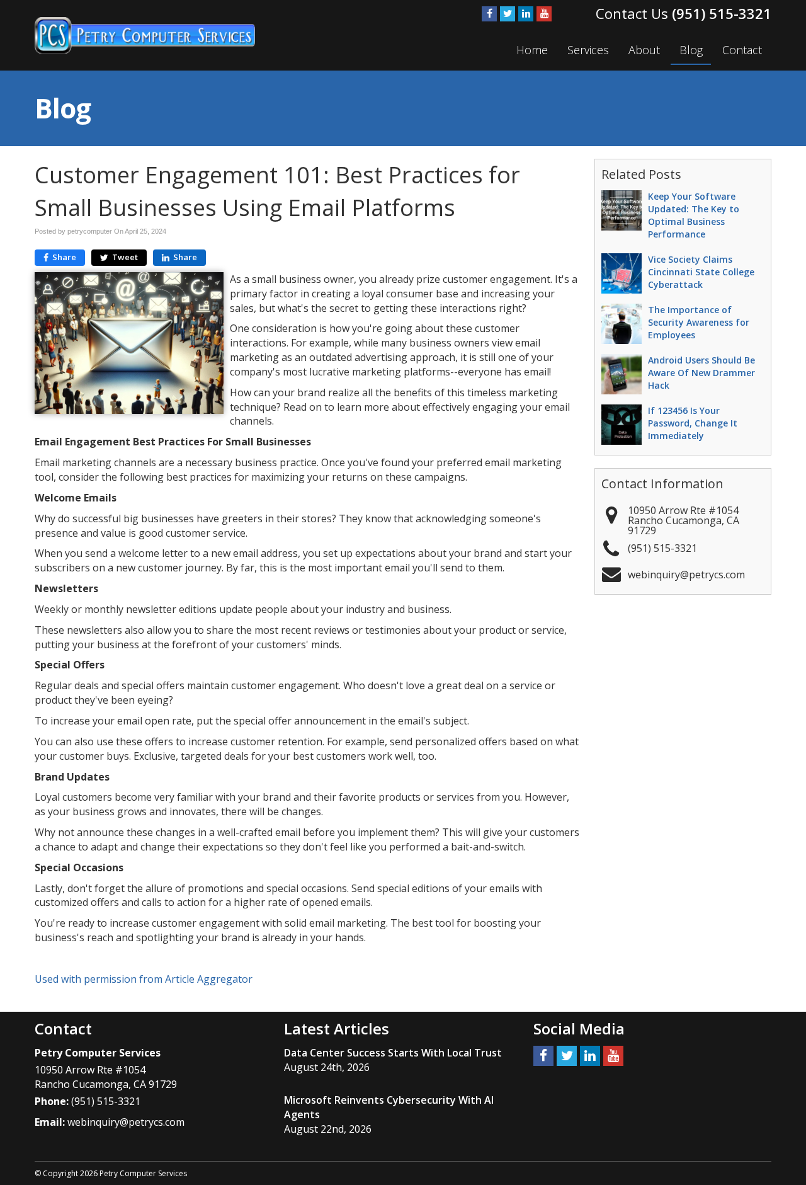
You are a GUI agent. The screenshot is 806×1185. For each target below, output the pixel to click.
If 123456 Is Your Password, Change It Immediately (692, 423)
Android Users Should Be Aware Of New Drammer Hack (701, 372)
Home (532, 49)
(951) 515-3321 (721, 13)
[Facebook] (489, 13)
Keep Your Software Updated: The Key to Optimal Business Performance (693, 215)
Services (588, 49)
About (644, 49)
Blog (691, 49)
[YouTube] (544, 13)
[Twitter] (507, 13)
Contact (742, 49)
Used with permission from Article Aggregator (144, 979)
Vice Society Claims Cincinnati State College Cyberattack (701, 271)
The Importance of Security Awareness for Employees (698, 322)
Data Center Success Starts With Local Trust (393, 1053)
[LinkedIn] (525, 13)
